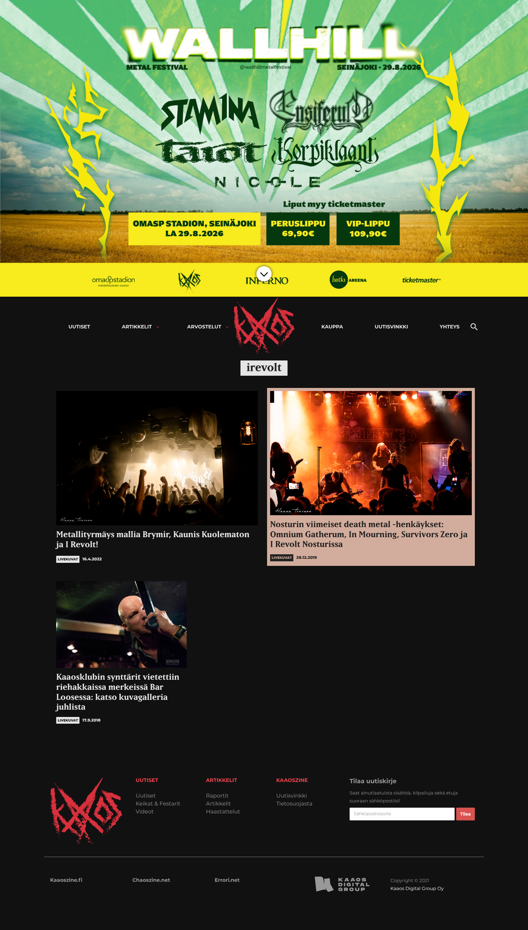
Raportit (217, 796)
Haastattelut (223, 812)
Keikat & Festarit (158, 804)
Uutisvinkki (291, 796)
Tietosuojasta (294, 804)
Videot (145, 812)
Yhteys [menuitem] (450, 327)
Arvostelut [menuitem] (204, 327)
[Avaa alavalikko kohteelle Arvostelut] (227, 327)
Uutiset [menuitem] (79, 327)
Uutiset (146, 796)
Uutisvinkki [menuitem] (391, 327)
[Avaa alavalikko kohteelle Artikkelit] (157, 327)
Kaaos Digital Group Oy (417, 888)
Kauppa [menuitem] (332, 327)
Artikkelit (218, 804)
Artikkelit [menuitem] (137, 327)
